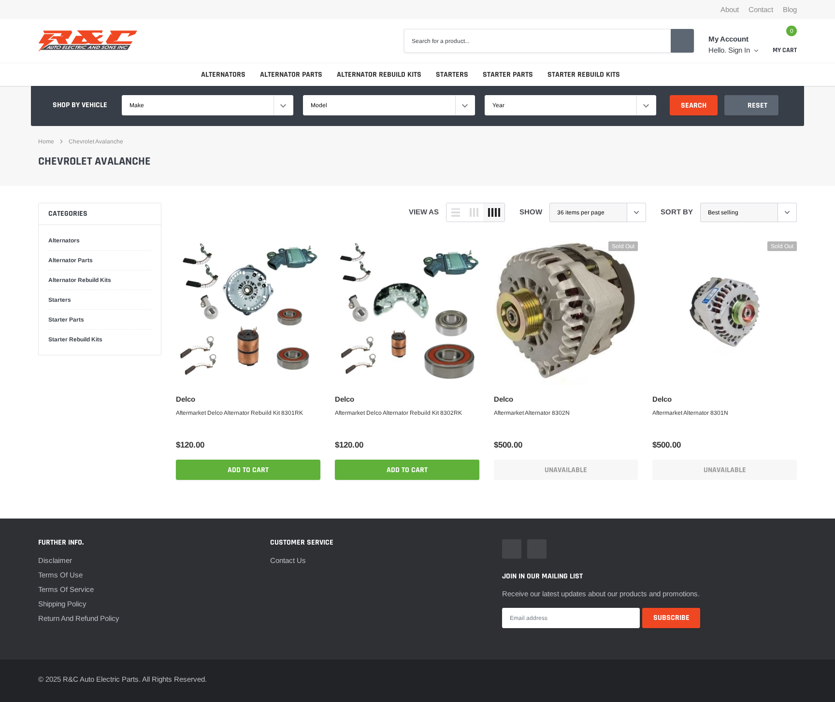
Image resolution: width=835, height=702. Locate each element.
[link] (248, 313)
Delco (185, 399)
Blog (790, 9)
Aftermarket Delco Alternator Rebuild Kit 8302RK (398, 412)
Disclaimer (55, 560)
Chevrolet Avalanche (96, 141)
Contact (761, 9)
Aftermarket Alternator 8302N (532, 412)
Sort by (677, 212)
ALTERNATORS (223, 75)
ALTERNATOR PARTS (291, 75)
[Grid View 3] (474, 212)
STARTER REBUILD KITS (583, 75)
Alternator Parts (70, 260)
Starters (59, 299)
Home (46, 141)
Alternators (64, 240)
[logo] (87, 41)
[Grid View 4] (493, 212)
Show (530, 212)
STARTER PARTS (508, 75)
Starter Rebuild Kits (75, 339)
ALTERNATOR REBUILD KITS (379, 75)
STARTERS (452, 75)
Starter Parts (66, 319)
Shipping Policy (62, 604)
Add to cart (248, 470)
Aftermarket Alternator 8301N (690, 412)
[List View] (455, 212)
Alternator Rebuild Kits (79, 280)
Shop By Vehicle (80, 105)
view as (424, 212)
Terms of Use (60, 575)
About (729, 9)
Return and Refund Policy (78, 618)
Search (693, 105)
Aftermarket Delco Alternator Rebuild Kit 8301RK (239, 412)
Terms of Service (66, 589)
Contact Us (288, 560)
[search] (682, 40)
